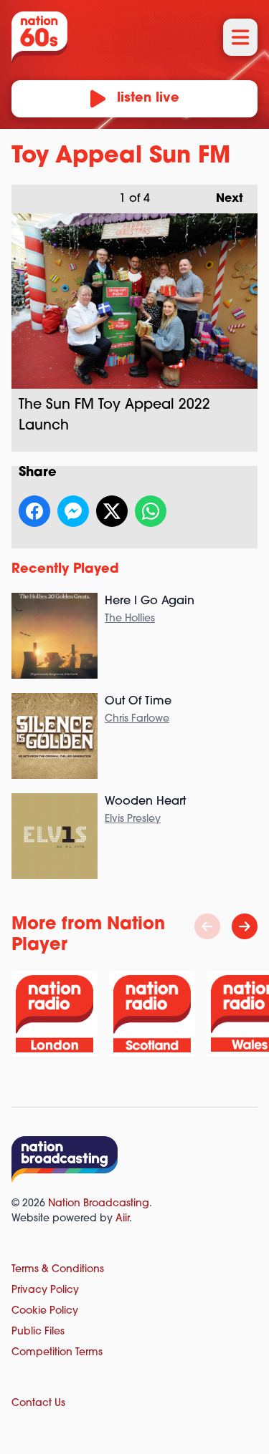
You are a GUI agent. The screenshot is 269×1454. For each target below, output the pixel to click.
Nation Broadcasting (98, 1203)
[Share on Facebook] (34, 511)
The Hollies (130, 619)
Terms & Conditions (57, 1269)
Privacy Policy (45, 1290)
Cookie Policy (44, 1311)
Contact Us (38, 1403)
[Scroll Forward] (245, 926)
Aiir (122, 1218)
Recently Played (65, 569)
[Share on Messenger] (73, 511)
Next (222, 199)
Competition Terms (57, 1352)
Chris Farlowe (137, 719)
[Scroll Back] (207, 926)
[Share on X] (112, 511)
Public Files (38, 1332)
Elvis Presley (133, 819)
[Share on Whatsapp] (150, 511)
